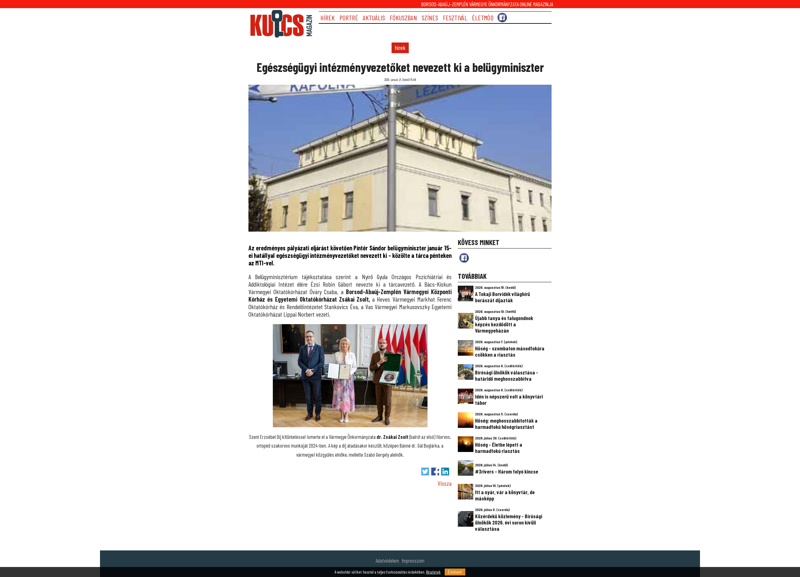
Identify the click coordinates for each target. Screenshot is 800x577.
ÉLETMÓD (482, 18)
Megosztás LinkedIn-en (445, 471)
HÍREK (327, 18)
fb (464, 258)
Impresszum (413, 560)
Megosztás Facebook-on (435, 471)
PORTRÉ (348, 18)
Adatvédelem (387, 560)
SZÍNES (430, 18)
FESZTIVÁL (455, 18)
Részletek (433, 571)
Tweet (425, 471)
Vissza (445, 483)
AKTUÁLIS (374, 18)
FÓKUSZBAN (403, 18)
